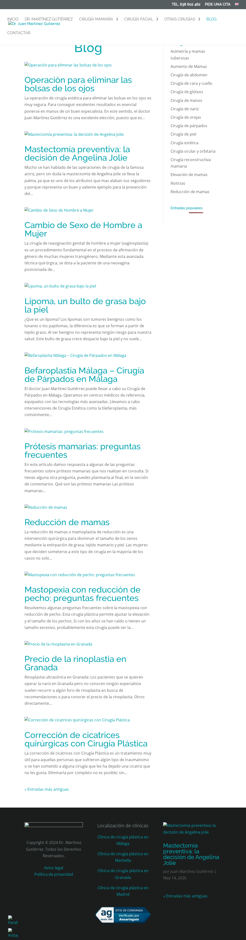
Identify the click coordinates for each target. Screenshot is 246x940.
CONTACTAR (18, 33)
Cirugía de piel (183, 134)
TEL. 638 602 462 (186, 5)
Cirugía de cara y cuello (191, 83)
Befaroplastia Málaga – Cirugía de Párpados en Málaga (84, 375)
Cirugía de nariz (185, 108)
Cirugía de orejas (186, 117)
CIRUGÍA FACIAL (138, 19)
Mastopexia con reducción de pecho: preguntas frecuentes (83, 594)
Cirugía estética (184, 142)
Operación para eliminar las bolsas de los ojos (78, 84)
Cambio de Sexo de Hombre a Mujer (83, 229)
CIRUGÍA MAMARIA (96, 19)
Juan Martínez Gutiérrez (192, 871)
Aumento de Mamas (189, 66)
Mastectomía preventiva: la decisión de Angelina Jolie (77, 153)
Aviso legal (53, 867)
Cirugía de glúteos (187, 91)
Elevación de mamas (189, 174)
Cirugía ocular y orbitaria (193, 151)
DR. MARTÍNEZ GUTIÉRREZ (49, 19)
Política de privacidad (53, 874)
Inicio (12, 19)
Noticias (178, 183)
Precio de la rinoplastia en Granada (75, 663)
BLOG (211, 19)
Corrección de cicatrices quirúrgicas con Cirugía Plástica (86, 739)
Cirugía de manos (186, 100)
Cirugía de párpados (189, 125)
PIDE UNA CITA (217, 5)
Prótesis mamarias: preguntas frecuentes (83, 450)
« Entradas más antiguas (47, 789)
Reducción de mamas (67, 522)
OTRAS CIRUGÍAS (179, 19)
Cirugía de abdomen (189, 75)
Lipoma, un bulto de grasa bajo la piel (85, 305)
